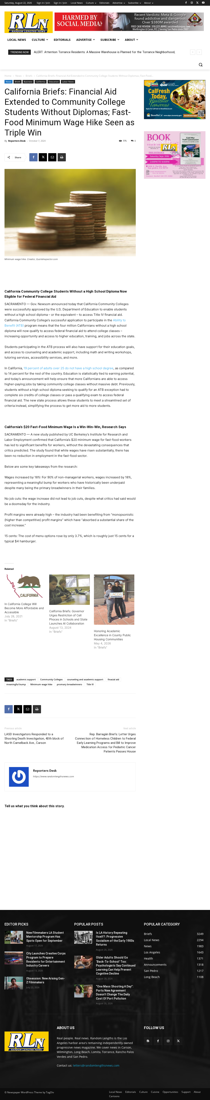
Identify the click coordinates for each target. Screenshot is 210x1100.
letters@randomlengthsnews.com (96, 1065)
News (18, 76)
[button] (200, 65)
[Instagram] (191, 3)
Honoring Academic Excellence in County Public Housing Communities (112, 635)
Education (54, 81)
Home (8, 76)
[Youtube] (203, 3)
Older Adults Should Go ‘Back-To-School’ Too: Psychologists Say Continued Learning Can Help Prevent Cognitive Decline (116, 965)
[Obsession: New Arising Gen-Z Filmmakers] (14, 983)
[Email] (52, 157)
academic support (26, 679)
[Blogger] (148, 1041)
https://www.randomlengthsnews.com (53, 776)
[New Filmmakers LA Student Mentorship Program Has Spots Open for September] (14, 937)
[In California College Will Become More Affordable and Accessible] (25, 586)
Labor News (68, 81)
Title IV (90, 684)
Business (28, 81)
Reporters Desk (17, 140)
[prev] (192, 52)
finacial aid (113, 679)
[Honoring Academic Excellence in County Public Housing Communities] (114, 600)
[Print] (62, 157)
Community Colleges (51, 679)
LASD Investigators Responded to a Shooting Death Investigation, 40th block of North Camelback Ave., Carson (34, 738)
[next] (199, 52)
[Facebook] (186, 3)
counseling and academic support (85, 679)
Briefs (29, 76)
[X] (197, 3)
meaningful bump (16, 684)
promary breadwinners (69, 684)
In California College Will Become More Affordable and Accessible (24, 608)
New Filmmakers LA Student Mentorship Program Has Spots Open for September (45, 936)
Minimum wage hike (41, 684)
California (40, 81)
